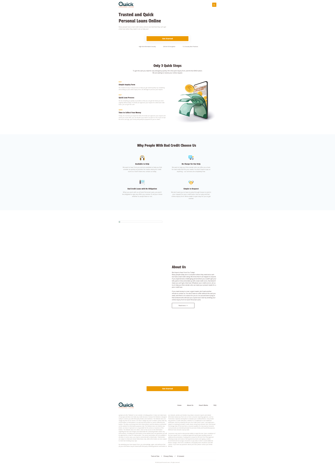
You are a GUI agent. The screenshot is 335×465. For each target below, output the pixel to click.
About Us (190, 405)
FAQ (215, 405)
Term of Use (155, 456)
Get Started (167, 38)
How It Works (203, 405)
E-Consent (180, 456)
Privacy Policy (168, 456)
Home (179, 405)
